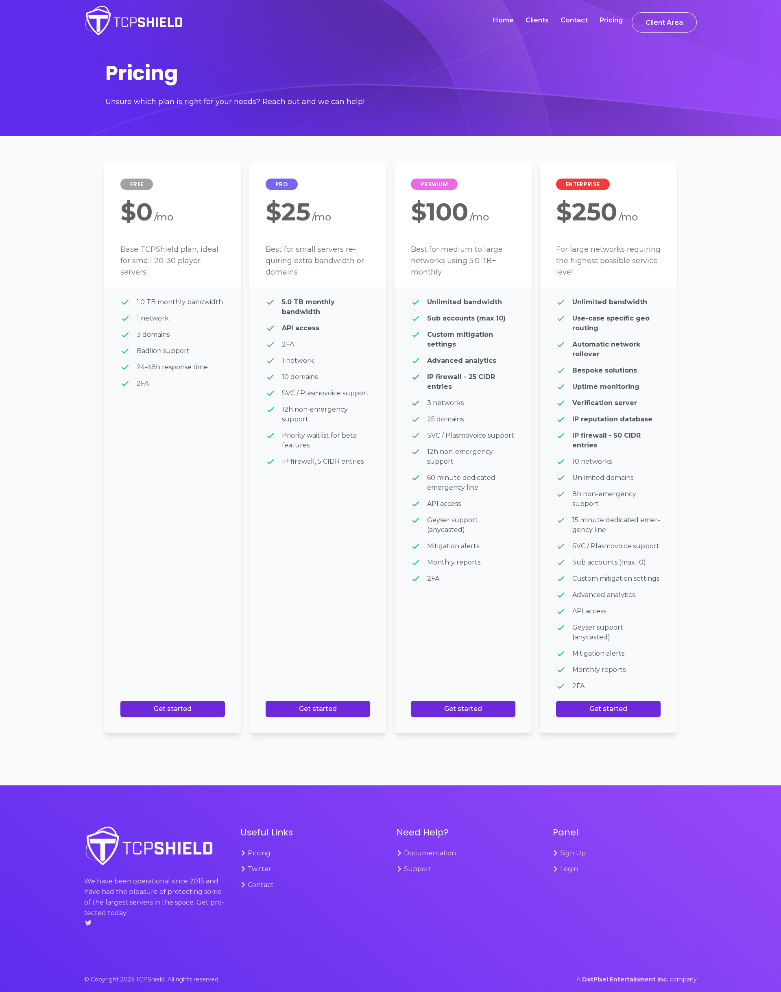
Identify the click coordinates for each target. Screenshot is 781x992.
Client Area (664, 22)
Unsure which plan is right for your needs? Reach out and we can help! (234, 101)
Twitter (258, 869)
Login (568, 869)
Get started (173, 709)
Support (417, 869)
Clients (537, 20)
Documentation (429, 853)
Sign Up (572, 853)
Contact (574, 20)
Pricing (611, 20)
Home (503, 20)
